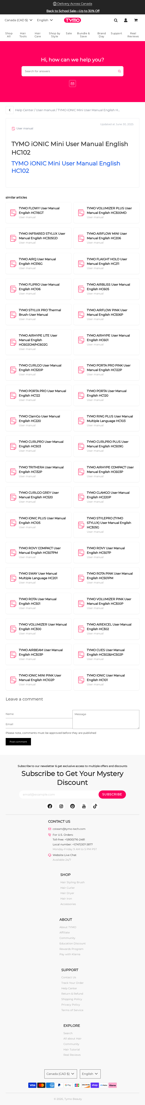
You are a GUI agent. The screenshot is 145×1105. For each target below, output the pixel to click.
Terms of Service (72, 1010)
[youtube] (84, 806)
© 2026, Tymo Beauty (68, 1099)
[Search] (115, 20)
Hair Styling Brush (72, 882)
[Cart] (136, 20)
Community (67, 938)
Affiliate (64, 932)
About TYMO (67, 927)
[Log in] (125, 20)
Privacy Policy (70, 1004)
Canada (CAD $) (17, 20)
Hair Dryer (67, 893)
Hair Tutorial (71, 1049)
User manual (45, 110)
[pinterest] (72, 806)
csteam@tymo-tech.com (69, 829)
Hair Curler (67, 887)
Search (67, 1033)
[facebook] (50, 806)
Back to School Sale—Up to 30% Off (72, 11)
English (43, 20)
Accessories (68, 904)
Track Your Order (72, 983)
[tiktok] (95, 806)
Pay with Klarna (69, 954)
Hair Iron (66, 898)
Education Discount (72, 943)
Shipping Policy (71, 999)
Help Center (24, 110)
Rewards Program (71, 949)
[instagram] (61, 806)
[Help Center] (10, 110)
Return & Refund (72, 993)
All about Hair (72, 1038)
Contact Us (68, 977)
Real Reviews (72, 1055)
